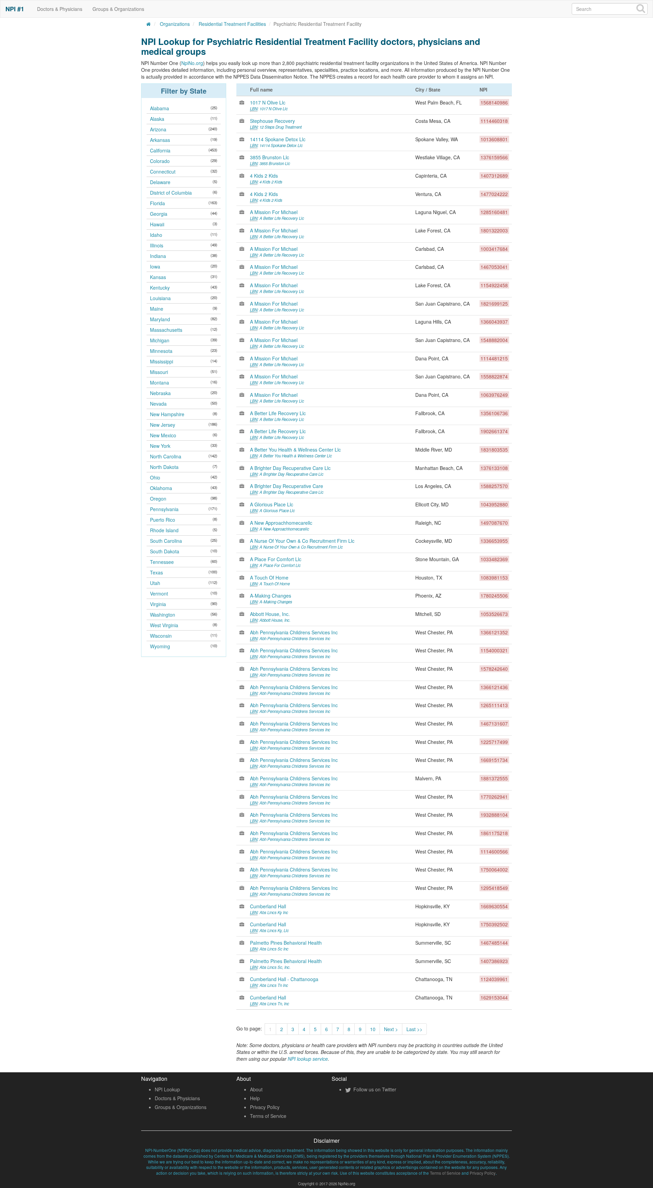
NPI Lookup (167, 1089)
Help (255, 1098)
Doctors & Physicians (59, 8)
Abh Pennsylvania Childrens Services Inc (294, 635)
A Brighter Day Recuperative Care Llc (290, 471)
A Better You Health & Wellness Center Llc (295, 452)
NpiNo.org (192, 63)
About (256, 1089)
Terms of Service (268, 1115)
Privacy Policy (265, 1107)
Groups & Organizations (118, 8)
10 (372, 1029)
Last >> (414, 1029)
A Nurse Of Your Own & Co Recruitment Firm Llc (302, 543)
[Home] (148, 23)
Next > (391, 1029)
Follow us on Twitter (374, 1089)
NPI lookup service (308, 1058)
